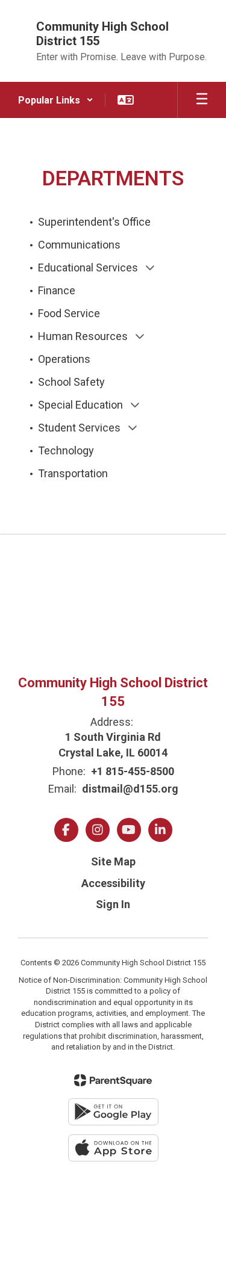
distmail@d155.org (130, 788)
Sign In (113, 904)
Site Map (113, 861)
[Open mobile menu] (202, 100)
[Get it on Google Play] (113, 1111)
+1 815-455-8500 (132, 771)
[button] (55, 100)
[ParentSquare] (113, 1080)
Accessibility (113, 883)
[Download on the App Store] (113, 1147)
